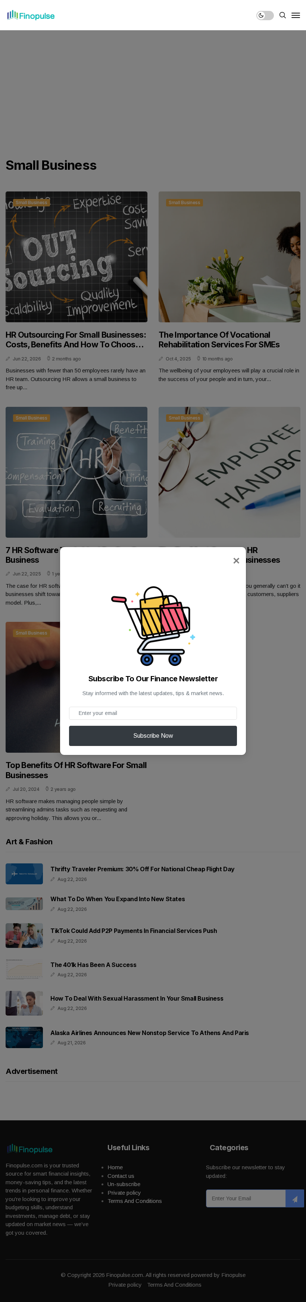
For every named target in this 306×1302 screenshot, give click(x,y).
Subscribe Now (153, 736)
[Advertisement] (153, 86)
